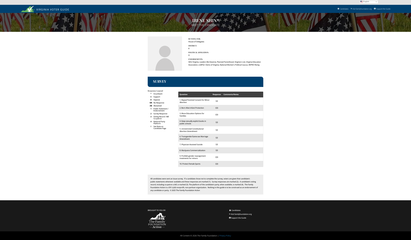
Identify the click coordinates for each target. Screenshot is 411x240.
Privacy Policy (225, 235)
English (366, 1)
